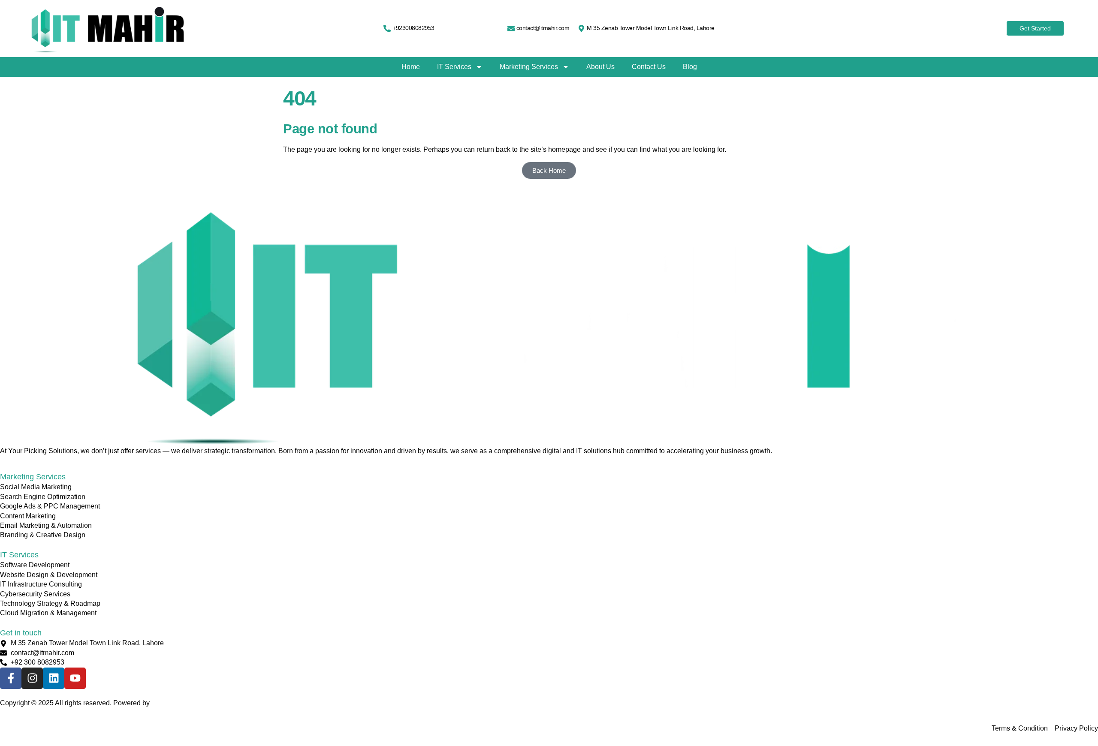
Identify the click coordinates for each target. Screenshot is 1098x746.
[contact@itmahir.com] (511, 28)
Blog (690, 66)
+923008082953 (413, 27)
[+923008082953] (387, 28)
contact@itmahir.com (543, 27)
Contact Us (649, 66)
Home (410, 66)
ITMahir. (163, 703)
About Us (600, 66)
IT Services (454, 66)
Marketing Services (529, 66)
